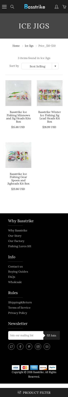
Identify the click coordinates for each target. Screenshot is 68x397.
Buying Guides (18, 271)
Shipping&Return (20, 302)
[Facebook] (20, 346)
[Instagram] (38, 346)
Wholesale (15, 282)
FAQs (11, 277)
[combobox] (40, 66)
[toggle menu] (4, 6)
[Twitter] (11, 346)
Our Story (14, 235)
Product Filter (36, 392)
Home (16, 45)
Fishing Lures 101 (19, 246)
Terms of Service (19, 307)
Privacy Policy (17, 313)
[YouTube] (47, 346)
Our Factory (16, 241)
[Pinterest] (29, 346)
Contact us (15, 266)
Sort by (14, 66)
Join (53, 335)
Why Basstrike (17, 230)
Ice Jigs (29, 45)
